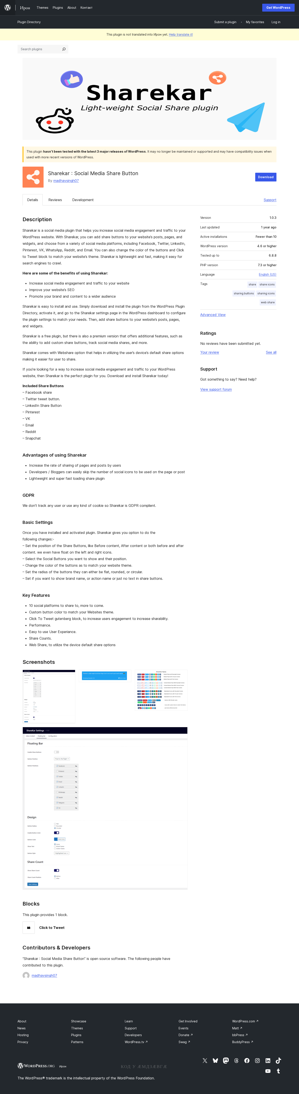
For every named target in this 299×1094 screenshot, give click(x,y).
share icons (267, 284)
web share (268, 302)
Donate (186, 1035)
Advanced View (213, 314)
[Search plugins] (64, 49)
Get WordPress (278, 7)
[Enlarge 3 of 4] (181, 675)
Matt (237, 1028)
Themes (77, 1028)
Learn (129, 1021)
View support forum (216, 389)
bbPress (240, 1035)
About (22, 1021)
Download (266, 177)
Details (32, 200)
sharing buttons (244, 293)
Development (83, 200)
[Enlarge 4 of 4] (181, 733)
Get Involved (188, 1021)
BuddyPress (242, 1042)
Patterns (77, 1042)
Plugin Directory (29, 22)
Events (183, 1028)
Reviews (55, 200)
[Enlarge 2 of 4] (125, 675)
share (252, 284)
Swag (184, 1042)
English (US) (267, 274)
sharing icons (266, 293)
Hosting (23, 1035)
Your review (209, 352)
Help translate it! (181, 34)
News (22, 1028)
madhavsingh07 (66, 180)
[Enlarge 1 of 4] (69, 675)
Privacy (23, 1042)
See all (271, 352)
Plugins (76, 1035)
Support (270, 200)
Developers (133, 1035)
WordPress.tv (136, 1042)
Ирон (62, 1066)
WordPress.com (245, 1021)
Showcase (78, 1021)
